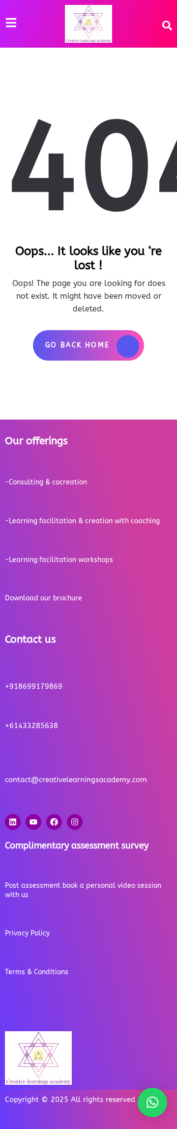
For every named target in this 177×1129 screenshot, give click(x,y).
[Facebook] (54, 822)
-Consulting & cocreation (46, 482)
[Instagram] (75, 822)
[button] (152, 1102)
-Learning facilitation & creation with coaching (82, 521)
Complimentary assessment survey (76, 845)
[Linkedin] (13, 822)
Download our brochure (43, 598)
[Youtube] (33, 822)
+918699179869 (33, 686)
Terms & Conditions (36, 972)
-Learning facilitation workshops (59, 560)
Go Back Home (77, 345)
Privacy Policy (27, 933)
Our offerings (36, 441)
